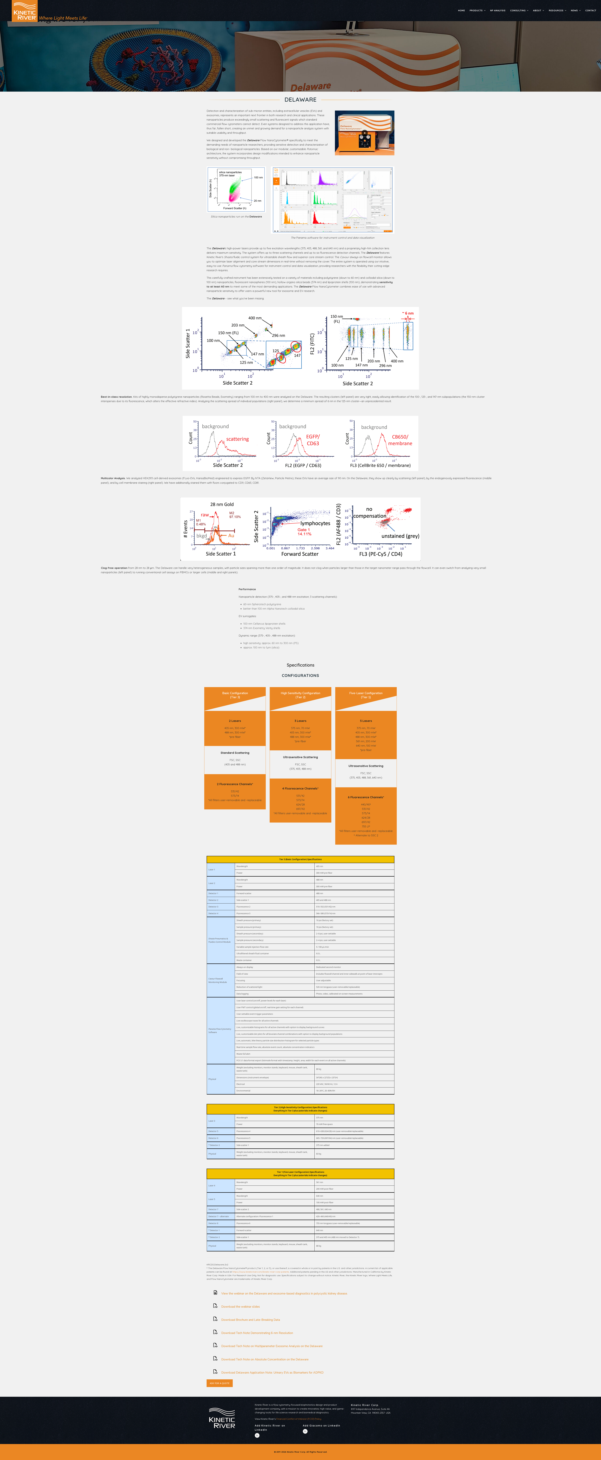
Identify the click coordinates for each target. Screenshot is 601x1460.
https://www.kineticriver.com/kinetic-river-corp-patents (260, 1271)
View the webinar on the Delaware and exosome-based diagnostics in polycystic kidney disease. (284, 1294)
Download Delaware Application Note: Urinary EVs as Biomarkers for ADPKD (272, 1373)
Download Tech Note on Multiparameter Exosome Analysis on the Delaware (272, 1346)
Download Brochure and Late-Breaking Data (250, 1320)
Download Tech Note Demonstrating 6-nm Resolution (257, 1333)
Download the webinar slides (240, 1307)
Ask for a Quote (219, 1383)
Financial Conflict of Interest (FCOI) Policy (298, 1418)
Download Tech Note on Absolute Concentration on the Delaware (264, 1359)
